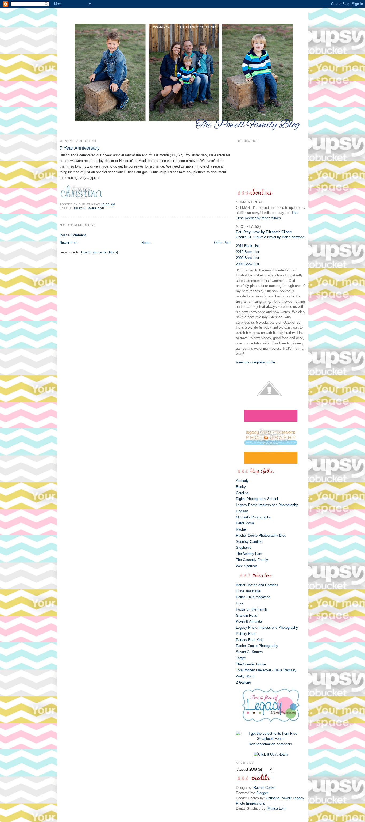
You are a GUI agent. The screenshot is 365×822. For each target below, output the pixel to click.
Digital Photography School (257, 499)
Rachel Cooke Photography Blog (261, 535)
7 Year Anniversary (80, 148)
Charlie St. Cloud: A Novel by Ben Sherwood (270, 237)
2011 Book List (247, 246)
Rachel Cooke (264, 788)
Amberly (242, 481)
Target (241, 658)
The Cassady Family (252, 560)
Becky (241, 487)
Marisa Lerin (276, 808)
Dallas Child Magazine (253, 597)
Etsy (239, 603)
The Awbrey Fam (249, 554)
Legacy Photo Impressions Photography (267, 505)
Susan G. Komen (249, 652)
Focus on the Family (252, 609)
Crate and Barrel (248, 591)
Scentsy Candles (249, 542)
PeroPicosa (245, 523)
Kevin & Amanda (249, 621)
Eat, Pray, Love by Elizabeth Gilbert (264, 232)
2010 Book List (247, 252)
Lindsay (242, 511)
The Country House (251, 664)
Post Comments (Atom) (99, 252)
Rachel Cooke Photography (257, 646)
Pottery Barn (245, 634)
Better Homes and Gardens (257, 585)
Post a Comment (73, 235)
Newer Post (68, 243)
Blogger (262, 793)
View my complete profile (255, 362)
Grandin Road (246, 615)
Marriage (96, 208)
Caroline (242, 493)
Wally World (245, 676)
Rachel (241, 529)
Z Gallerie (243, 682)
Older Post (222, 243)
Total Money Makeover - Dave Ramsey (266, 670)
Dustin (80, 208)
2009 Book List (247, 258)
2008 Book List (247, 264)
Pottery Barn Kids (249, 640)
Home (145, 243)
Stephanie (243, 548)
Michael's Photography (253, 517)
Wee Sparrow (246, 566)
